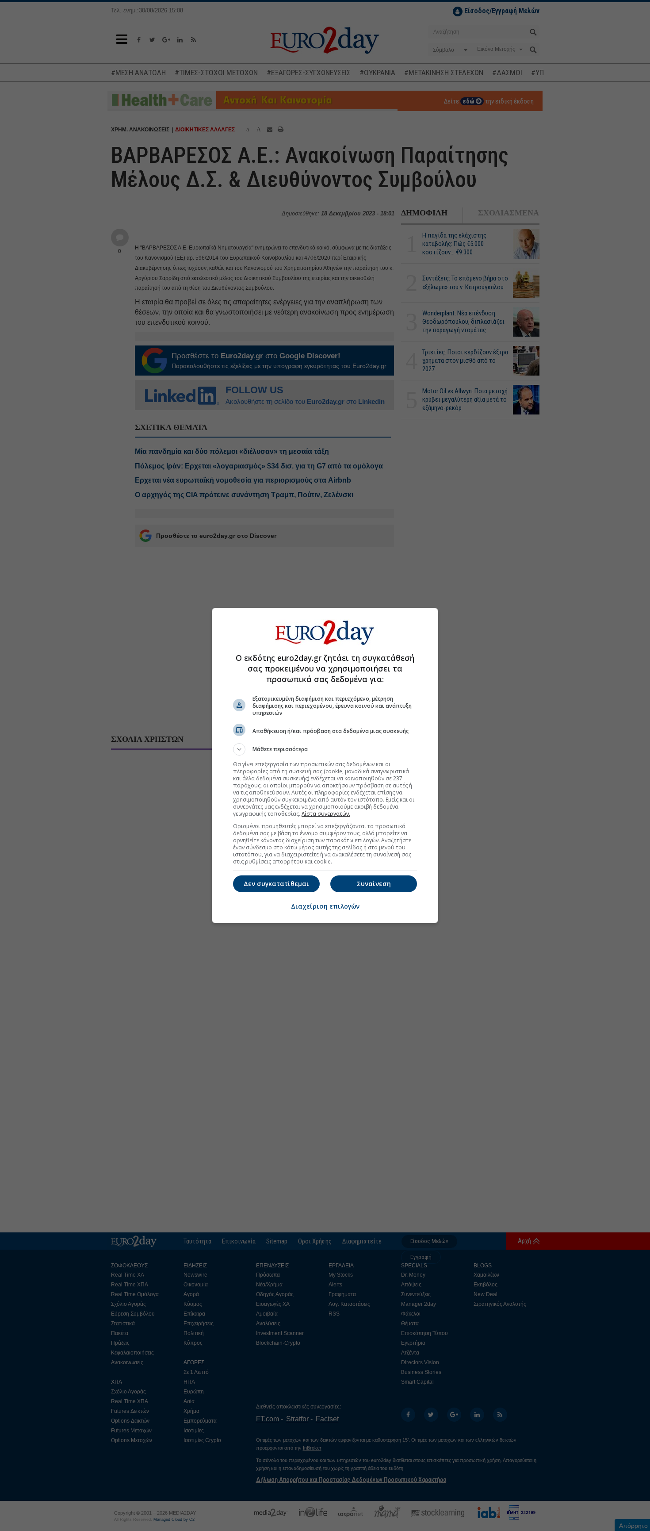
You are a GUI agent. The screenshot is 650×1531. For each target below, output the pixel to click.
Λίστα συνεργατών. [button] (326, 813)
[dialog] (325, 765)
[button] (325, 749)
